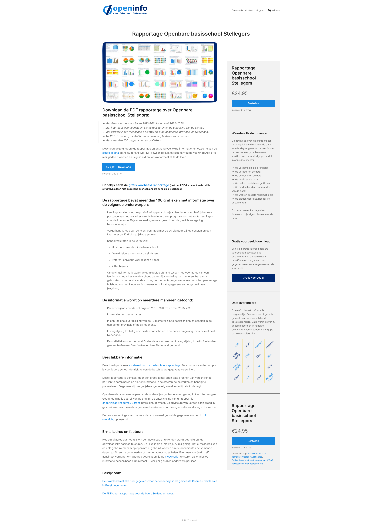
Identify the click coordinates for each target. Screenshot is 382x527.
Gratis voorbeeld (253, 277)
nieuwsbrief (172, 456)
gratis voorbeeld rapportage (148, 185)
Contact (249, 10)
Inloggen (259, 10)
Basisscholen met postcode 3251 (248, 463)
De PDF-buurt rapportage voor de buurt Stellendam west (137, 493)
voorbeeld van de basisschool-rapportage (155, 365)
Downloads (237, 10)
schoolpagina (110, 152)
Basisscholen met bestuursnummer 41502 (252, 460)
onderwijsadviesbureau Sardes (121, 403)
